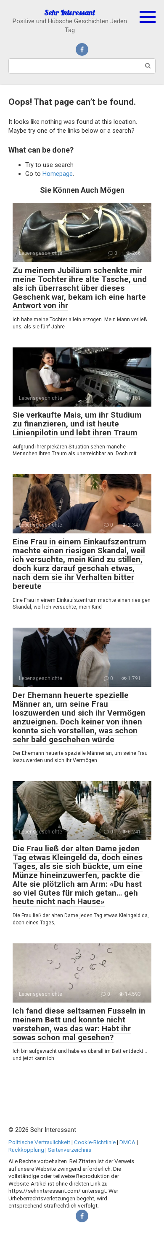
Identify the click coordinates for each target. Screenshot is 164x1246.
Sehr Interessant (69, 12)
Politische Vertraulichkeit (39, 1142)
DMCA (127, 1142)
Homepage (57, 174)
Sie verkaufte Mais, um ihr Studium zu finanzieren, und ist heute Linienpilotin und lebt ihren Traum (77, 423)
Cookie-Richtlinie (95, 1142)
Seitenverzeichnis (69, 1149)
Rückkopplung (26, 1149)
